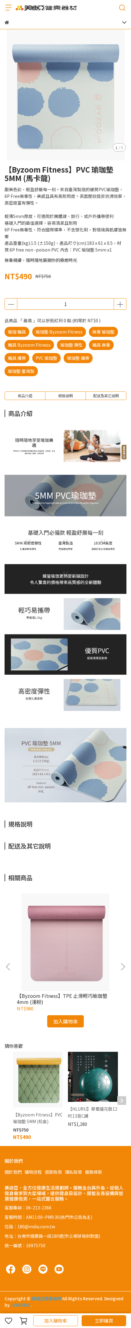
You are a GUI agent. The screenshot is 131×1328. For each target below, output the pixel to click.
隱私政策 (73, 1172)
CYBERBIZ (20, 1305)
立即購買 (104, 1320)
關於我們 (13, 1172)
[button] (122, 966)
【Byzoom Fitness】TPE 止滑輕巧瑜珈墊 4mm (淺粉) (62, 999)
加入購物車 (55, 1320)
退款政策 (53, 1172)
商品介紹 (25, 395)
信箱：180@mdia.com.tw (30, 1226)
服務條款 (93, 1172)
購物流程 (33, 1172)
